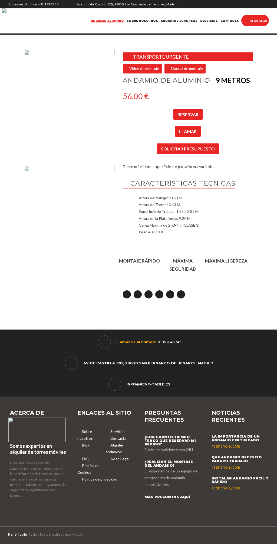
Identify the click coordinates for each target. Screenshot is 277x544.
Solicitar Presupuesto (188, 148)
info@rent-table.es (148, 384)
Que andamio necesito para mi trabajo (237, 459)
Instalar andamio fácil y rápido (240, 480)
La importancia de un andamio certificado (236, 438)
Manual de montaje (186, 68)
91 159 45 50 (49, 4)
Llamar (188, 131)
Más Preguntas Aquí (167, 497)
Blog (86, 445)
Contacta (118, 438)
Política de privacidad (99, 479)
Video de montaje (143, 68)
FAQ (86, 458)
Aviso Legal (119, 458)
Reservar (188, 114)
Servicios (118, 431)
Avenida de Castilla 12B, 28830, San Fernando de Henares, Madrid (127, 4)
